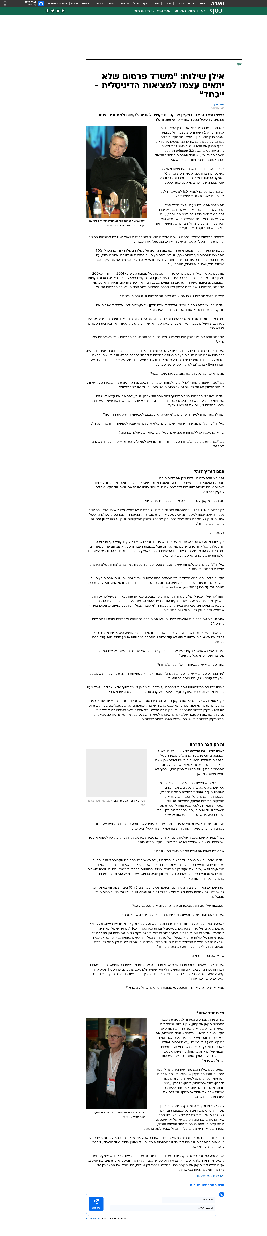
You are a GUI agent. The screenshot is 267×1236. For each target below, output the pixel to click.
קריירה (150, 11)
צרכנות (192, 11)
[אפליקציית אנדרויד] (63, 11)
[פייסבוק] (47, 11)
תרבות (167, 3)
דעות (183, 11)
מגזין (175, 11)
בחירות (179, 3)
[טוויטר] (52, 11)
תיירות (112, 3)
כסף (145, 3)
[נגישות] (5, 3)
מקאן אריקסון (204, 1176)
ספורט (192, 3)
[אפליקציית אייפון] (58, 11)
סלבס (156, 3)
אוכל (136, 3)
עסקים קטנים (163, 11)
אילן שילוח (218, 1176)
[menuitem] (202, 4)
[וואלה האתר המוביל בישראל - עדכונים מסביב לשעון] (217, 3)
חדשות (204, 3)
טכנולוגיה (99, 3)
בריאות (125, 3)
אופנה (85, 3)
